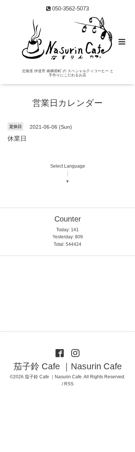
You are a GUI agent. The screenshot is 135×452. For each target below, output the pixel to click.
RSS (69, 384)
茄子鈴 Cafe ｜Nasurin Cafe (68, 366)
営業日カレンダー (67, 103)
